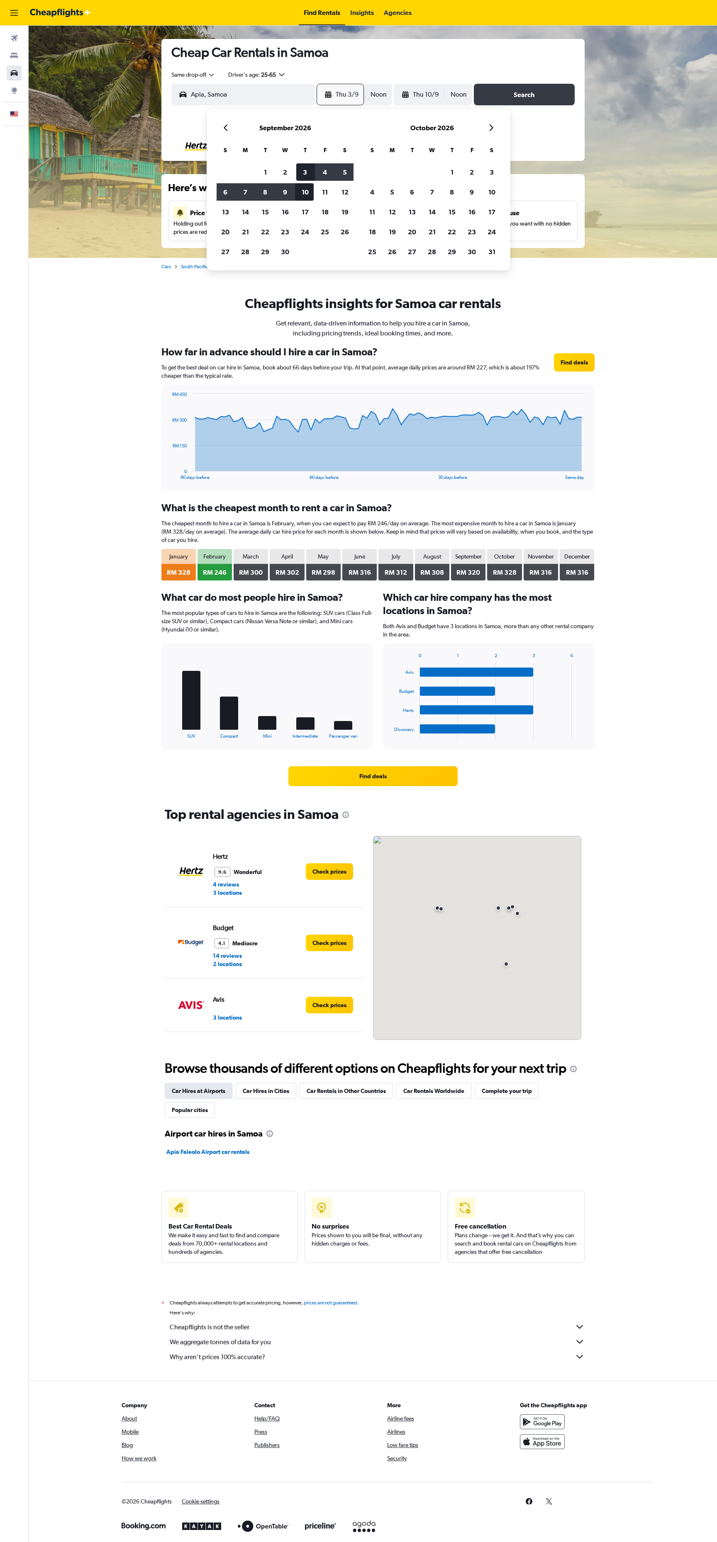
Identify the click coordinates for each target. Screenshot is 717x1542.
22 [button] (265, 232)
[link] (574, 362)
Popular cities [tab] (190, 1110)
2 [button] (285, 172)
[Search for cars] (14, 73)
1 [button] (265, 172)
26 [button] (345, 232)
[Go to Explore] (14, 90)
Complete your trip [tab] (507, 1091)
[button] (14, 13)
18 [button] (325, 212)
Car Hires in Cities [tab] (266, 1091)
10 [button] (305, 192)
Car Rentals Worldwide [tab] (433, 1091)
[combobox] (193, 74)
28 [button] (245, 251)
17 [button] (305, 212)
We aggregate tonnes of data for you (220, 1342)
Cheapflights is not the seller (209, 1327)
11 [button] (325, 192)
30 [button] (285, 251)
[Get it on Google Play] (542, 1421)
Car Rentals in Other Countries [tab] (346, 1091)
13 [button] (225, 212)
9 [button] (285, 192)
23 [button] (285, 232)
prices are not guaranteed (330, 1303)
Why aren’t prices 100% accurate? (217, 1357)
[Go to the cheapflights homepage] (60, 13)
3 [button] (305, 172)
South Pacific (194, 267)
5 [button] (345, 172)
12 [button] (345, 192)
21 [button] (245, 232)
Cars (166, 267)
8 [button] (265, 192)
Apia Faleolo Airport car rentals (207, 1152)
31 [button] (491, 251)
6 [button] (225, 192)
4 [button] (325, 172)
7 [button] (245, 192)
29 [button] (265, 251)
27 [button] (225, 251)
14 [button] (245, 212)
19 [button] (345, 212)
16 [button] (285, 212)
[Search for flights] (14, 38)
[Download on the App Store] (542, 1441)
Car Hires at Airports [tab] (198, 1091)
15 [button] (265, 212)
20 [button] (225, 232)
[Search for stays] (14, 55)
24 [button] (305, 232)
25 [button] (325, 232)
